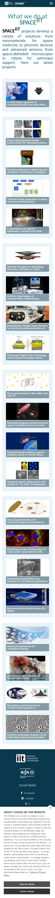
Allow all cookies (26, 884)
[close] (50, 807)
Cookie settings (27, 891)
